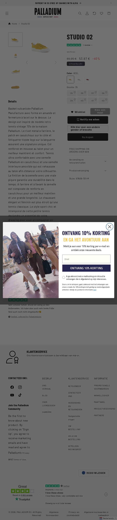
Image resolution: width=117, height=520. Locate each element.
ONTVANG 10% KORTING (86, 268)
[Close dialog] (109, 226)
